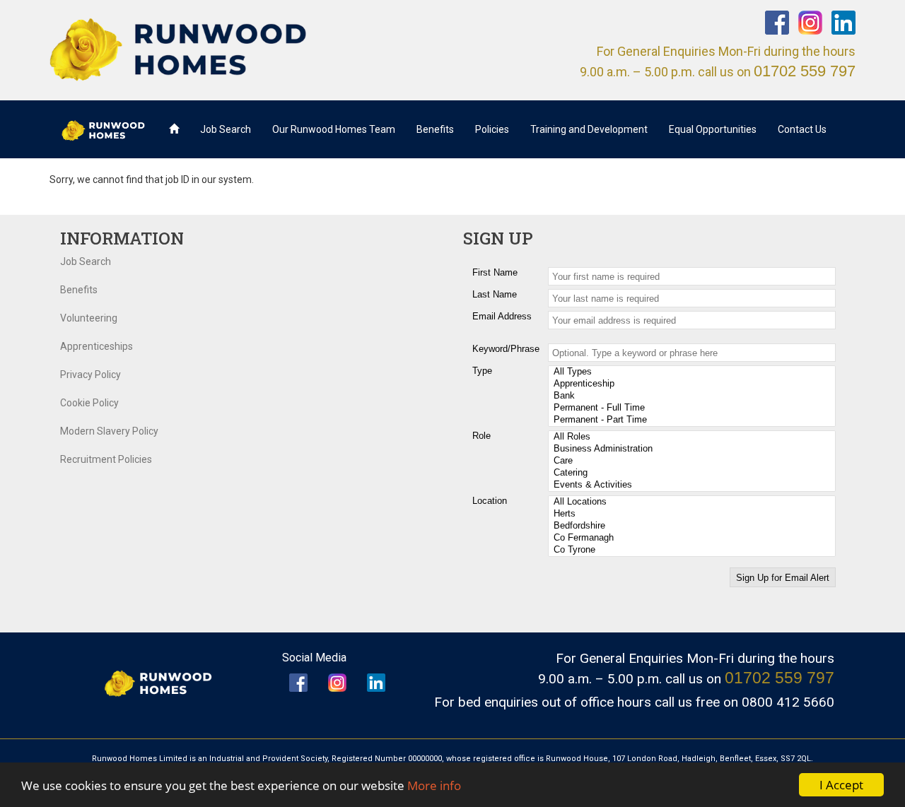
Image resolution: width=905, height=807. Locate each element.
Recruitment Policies (106, 459)
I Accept (841, 785)
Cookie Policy (89, 402)
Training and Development (589, 129)
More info (434, 785)
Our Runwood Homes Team (333, 129)
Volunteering (88, 318)
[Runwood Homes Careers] (245, 49)
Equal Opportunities (713, 129)
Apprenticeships (96, 346)
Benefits (435, 129)
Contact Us (802, 129)
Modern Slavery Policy (109, 431)
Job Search (225, 129)
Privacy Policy (90, 374)
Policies (492, 129)
